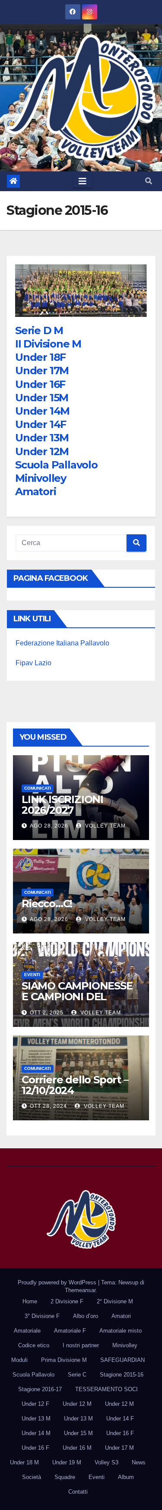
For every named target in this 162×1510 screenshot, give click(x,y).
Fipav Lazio (33, 663)
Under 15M (41, 397)
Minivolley (40, 478)
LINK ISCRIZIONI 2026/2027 (62, 804)
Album (126, 1477)
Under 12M (42, 451)
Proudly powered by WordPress (58, 1282)
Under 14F (40, 424)
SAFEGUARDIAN (122, 1360)
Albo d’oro (85, 1316)
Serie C (77, 1374)
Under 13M (42, 437)
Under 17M (42, 370)
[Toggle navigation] (82, 181)
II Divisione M (48, 344)
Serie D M (39, 330)
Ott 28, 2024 (48, 1106)
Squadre (64, 1477)
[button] (148, 181)
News (139, 1462)
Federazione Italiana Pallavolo (62, 643)
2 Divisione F (67, 1301)
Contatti (78, 1491)
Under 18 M (24, 1462)
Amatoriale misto (120, 1330)
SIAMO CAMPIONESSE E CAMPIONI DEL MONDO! (77, 997)
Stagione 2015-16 (121, 1374)
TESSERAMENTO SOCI (106, 1389)
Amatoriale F (70, 1330)
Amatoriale (27, 1330)
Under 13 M (36, 1418)
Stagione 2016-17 (40, 1389)
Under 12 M (77, 1404)
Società (31, 1477)
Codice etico (33, 1345)
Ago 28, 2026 (49, 826)
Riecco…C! (47, 903)
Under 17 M (119, 1448)
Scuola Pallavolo (56, 465)
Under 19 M (66, 1462)
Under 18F (40, 357)
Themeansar (80, 1290)
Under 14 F (120, 1418)
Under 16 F (120, 1433)
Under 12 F (35, 1404)
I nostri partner (81, 1345)
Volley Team (104, 826)
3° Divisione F (42, 1316)
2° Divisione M (115, 1301)
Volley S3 (106, 1462)
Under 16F (40, 384)
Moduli (19, 1360)
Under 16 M (77, 1448)
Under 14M (42, 411)
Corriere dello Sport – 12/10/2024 (75, 1085)
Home (29, 1301)
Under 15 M (78, 1433)
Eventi (32, 974)
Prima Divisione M (64, 1360)
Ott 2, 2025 (47, 1013)
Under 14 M (36, 1433)
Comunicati (37, 788)
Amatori (35, 491)
